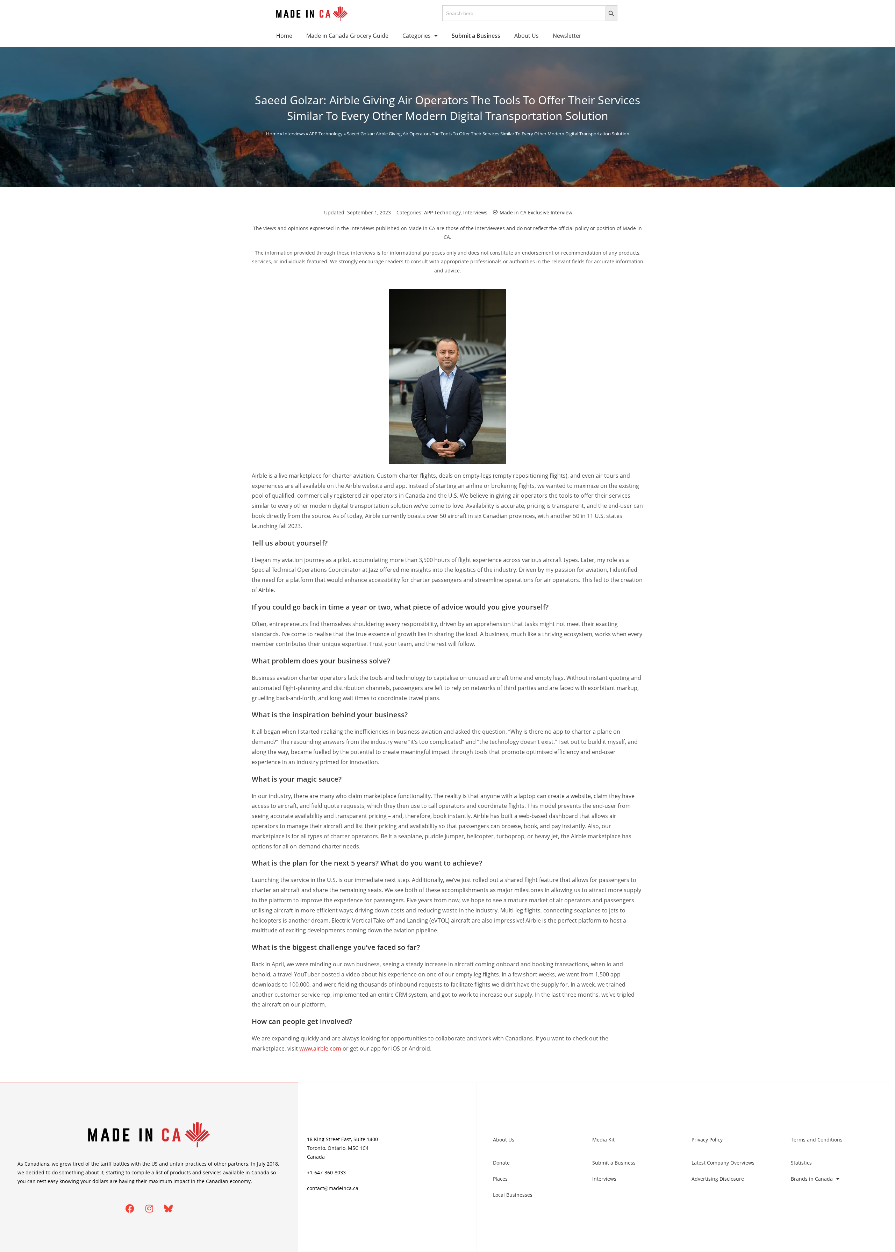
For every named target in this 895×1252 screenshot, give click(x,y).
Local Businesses (512, 1194)
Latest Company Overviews (723, 1162)
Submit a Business (614, 1162)
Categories (416, 36)
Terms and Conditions (817, 1139)
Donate (501, 1162)
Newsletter (567, 36)
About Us (526, 36)
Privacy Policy (707, 1139)
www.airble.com (320, 1048)
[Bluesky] (168, 1208)
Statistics (801, 1162)
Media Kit (603, 1139)
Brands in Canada (812, 1178)
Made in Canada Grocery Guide (347, 36)
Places (500, 1178)
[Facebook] (130, 1208)
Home (284, 36)
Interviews (294, 133)
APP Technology (326, 133)
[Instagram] (149, 1208)
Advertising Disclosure (718, 1178)
